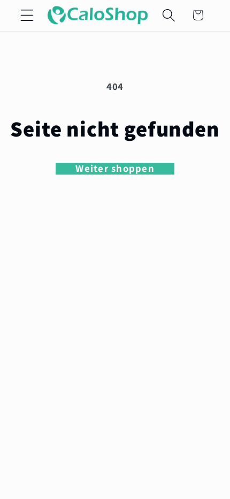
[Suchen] (168, 15)
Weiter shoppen (115, 169)
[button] (27, 15)
